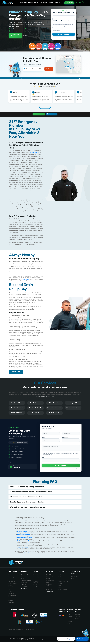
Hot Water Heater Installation (50, 585)
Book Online (79, 2)
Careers (51, 3)
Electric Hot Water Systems (50, 577)
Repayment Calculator (11, 599)
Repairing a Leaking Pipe (35, 408)
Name (43, 431)
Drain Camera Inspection (36, 582)
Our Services (11, 581)
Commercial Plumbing (26, 580)
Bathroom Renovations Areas (12, 586)
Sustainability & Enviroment (12, 596)
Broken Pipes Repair (25, 575)
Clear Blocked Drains (16, 403)
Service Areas (43, 3)
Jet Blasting (24, 586)
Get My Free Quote (64, 34)
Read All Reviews (45, 107)
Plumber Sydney (22, 3)
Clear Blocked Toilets (35, 403)
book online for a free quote (30, 553)
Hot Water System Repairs (73, 408)
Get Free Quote (52, 114)
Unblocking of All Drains (73, 403)
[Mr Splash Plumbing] (7, 3)
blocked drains (25, 279)
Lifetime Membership (63, 581)
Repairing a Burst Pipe (17, 408)
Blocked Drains (37, 575)
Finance (60, 587)
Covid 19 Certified (63, 589)
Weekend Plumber (54, 413)
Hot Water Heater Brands (50, 581)
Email (63, 431)
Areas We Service (12, 583)
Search (50, 69)
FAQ (59, 579)
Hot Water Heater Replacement (50, 588)
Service (36, 3)
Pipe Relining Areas (12, 589)
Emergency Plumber (16, 413)
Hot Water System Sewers (54, 403)
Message (43, 444)
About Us (30, 3)
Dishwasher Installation (24, 583)
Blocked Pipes (36, 577)
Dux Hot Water (49, 575)
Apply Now (11, 603)
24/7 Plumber (35, 413)
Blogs (60, 585)
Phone (43, 457)
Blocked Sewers (37, 579)
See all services (24, 588)
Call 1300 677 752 (40, 114)
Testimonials (11, 591)
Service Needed (65, 437)
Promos (60, 583)
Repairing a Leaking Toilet (54, 408)
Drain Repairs (36, 585)
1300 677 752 (70, 2)
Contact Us (57, 3)
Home (9, 575)
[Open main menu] (88, 3)
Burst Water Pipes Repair (25, 577)
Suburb (43, 437)
